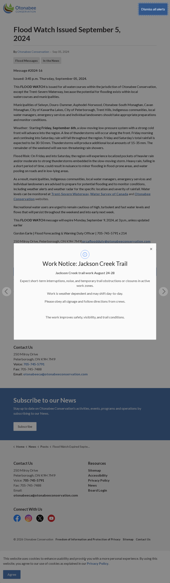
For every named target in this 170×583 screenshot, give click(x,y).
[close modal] (151, 248)
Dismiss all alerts (153, 9)
